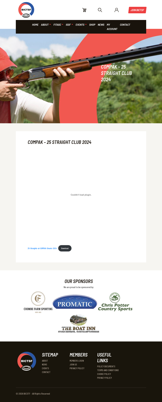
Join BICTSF (137, 10)
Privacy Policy (77, 368)
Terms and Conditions (108, 370)
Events (45, 368)
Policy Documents (106, 366)
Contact (46, 371)
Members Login (77, 360)
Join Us (73, 364)
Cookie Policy (104, 373)
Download (65, 248)
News (44, 364)
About (45, 360)
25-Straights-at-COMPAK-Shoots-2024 (42, 248)
